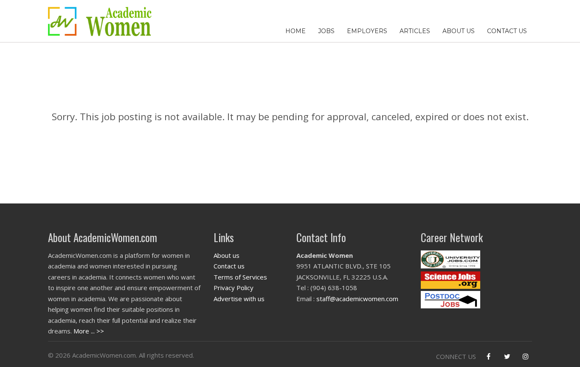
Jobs (326, 31)
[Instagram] (525, 356)
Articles (415, 31)
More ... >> (88, 331)
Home (295, 31)
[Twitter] (507, 356)
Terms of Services (240, 277)
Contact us (229, 266)
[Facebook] (488, 356)
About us (226, 255)
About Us (458, 31)
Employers (367, 31)
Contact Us (507, 31)
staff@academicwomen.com (357, 298)
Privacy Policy (233, 287)
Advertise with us (239, 298)
